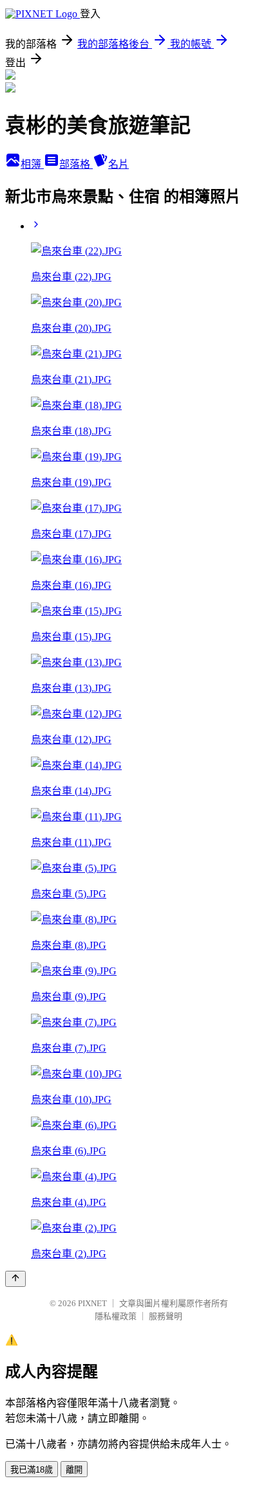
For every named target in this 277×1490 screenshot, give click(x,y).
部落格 (76, 164)
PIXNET (92, 1303)
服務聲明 (165, 1316)
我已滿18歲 (31, 1470)
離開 (74, 1470)
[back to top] (15, 1279)
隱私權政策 (116, 1316)
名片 (118, 164)
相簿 (32, 164)
